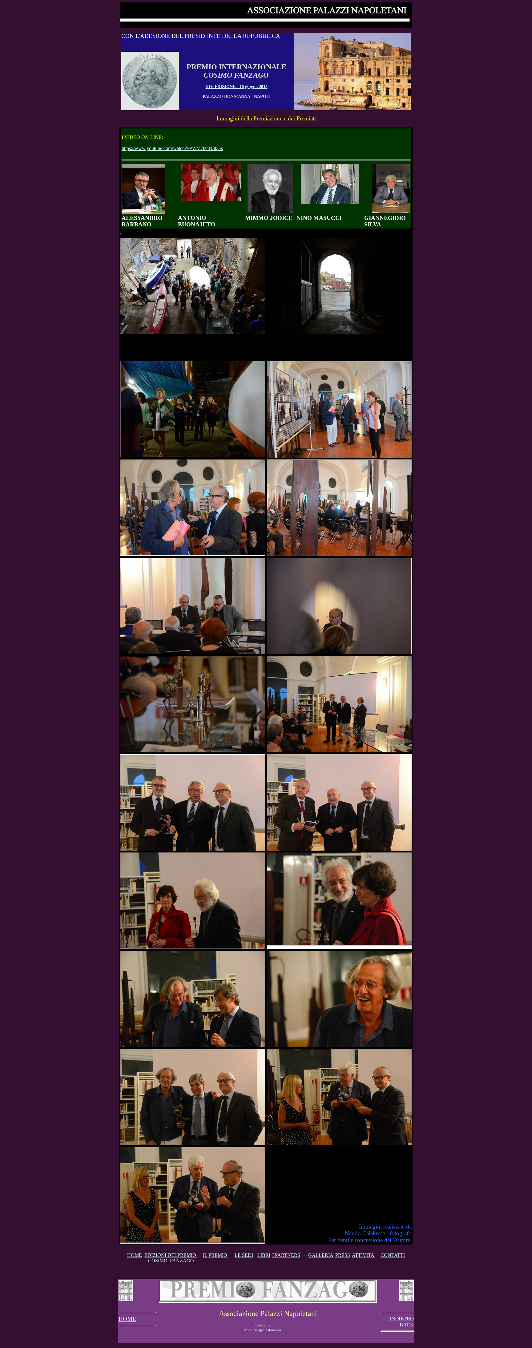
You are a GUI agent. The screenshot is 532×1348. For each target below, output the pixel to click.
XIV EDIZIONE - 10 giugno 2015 (237, 86)
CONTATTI (393, 1255)
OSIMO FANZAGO (172, 1260)
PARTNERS (287, 1255)
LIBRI (263, 1255)
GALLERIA (320, 1255)
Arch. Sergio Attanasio (262, 1330)
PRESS (342, 1255)
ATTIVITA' (363, 1255)
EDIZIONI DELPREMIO (170, 1255)
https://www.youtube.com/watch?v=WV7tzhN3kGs (172, 148)
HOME (134, 1255)
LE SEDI (244, 1255)
